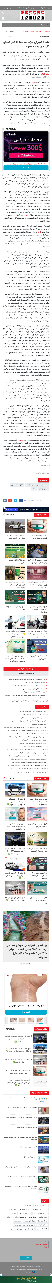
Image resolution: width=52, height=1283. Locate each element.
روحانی (33, 82)
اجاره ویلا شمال (24, 1209)
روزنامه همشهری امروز (44, 8)
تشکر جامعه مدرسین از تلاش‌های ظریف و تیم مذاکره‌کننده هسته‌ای (28, 734)
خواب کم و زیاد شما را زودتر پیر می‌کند (35, 683)
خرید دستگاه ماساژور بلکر (39, 1209)
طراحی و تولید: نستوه (25, 1272)
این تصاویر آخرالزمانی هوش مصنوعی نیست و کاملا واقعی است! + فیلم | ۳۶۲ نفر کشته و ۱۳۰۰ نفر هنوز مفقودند (26, 951)
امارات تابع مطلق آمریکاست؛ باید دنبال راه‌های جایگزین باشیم (28, 701)
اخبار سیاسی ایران (36, 31)
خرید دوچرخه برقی (20, 1217)
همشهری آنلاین (32, 15)
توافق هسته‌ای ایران (17, 485)
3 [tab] (24, 963)
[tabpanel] (26, 936)
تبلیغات (45, 1247)
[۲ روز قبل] (43, 1120)
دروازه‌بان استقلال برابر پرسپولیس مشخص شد (33, 689)
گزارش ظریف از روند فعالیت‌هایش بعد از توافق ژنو (33, 743)
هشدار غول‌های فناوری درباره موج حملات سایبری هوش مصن (27, 25)
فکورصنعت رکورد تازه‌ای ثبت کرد (28, 1147)
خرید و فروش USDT (41, 1205)
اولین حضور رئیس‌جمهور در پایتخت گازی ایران (34, 740)
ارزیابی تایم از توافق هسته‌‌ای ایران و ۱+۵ (35, 746)
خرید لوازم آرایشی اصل (40, 1213)
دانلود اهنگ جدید (42, 1229)
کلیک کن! (26, 1012)
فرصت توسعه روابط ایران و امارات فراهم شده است (32, 711)
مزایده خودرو (12, 1213)
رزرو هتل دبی (29, 1229)
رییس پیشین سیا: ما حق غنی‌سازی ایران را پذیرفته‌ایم (32, 772)
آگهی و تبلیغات (20, 8)
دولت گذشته (45, 74)
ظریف (26, 215)
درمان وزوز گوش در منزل (30, 1157)
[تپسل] (4, 129)
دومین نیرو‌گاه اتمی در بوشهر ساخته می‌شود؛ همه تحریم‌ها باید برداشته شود (26, 737)
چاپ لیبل (9, 1217)
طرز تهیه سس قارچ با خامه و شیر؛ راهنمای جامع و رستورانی (21, 1167)
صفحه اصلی (46, 31)
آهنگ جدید (32, 1217)
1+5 (40, 232)
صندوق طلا (17, 1221)
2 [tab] (26, 963)
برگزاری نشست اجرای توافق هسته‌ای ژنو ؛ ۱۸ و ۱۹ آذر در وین (30, 753)
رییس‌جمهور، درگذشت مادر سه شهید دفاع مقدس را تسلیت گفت (29, 762)
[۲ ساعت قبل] (26, 926)
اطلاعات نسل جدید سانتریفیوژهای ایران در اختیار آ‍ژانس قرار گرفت (28, 769)
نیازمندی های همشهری (31, 8)
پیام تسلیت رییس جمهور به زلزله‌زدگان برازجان (34, 715)
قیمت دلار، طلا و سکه (41, 1244)
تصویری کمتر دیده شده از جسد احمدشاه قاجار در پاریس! (30, 686)
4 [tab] (21, 963)
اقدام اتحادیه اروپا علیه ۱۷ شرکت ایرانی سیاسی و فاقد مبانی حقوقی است (26, 765)
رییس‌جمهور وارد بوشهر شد (39, 724)
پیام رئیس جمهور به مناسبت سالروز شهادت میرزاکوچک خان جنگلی (28, 759)
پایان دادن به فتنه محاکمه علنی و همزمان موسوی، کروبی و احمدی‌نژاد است (26, 756)
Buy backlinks (42, 1221)
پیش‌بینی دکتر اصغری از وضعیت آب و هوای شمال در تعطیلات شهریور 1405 (20, 1138)
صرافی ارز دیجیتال (29, 1221)
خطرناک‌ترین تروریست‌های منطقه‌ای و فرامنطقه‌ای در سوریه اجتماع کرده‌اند (26, 750)
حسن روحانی (43, 489)
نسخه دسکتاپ (26, 1257)
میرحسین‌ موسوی (42, 485)
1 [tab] (29, 963)
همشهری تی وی (11, 8)
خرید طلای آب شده (24, 1213)
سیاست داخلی (25, 31)
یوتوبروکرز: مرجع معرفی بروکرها (23, 1225)
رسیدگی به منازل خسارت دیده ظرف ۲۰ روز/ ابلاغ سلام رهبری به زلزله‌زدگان (26, 731)
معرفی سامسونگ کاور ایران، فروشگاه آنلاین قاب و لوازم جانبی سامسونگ (20, 1188)
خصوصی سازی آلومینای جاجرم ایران (27, 1127)
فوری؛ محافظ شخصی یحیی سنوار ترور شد (34, 692)
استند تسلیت (43, 1217)
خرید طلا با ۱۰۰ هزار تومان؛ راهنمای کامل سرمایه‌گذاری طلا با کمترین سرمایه (21, 1178)
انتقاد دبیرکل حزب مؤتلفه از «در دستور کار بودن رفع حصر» (26, 44)
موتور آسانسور (27, 1205)
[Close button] (51, 1274)
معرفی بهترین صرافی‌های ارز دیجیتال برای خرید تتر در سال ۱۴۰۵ (21, 1099)
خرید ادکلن (12, 1209)
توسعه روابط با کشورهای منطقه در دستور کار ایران (33, 718)
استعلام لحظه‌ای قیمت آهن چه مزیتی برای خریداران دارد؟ (21, 1117)
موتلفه (34, 489)
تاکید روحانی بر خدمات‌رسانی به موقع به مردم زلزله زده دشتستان (29, 721)
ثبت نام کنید (26, 168)
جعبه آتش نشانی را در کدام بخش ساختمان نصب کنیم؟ (22, 1108)
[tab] (26, 669)
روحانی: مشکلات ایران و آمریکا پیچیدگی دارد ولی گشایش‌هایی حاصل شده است (25, 727)
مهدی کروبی (30, 485)
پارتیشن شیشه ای (41, 1225)
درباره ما (45, 1242)
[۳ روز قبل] (43, 1169)
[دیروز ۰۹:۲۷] (43, 1100)
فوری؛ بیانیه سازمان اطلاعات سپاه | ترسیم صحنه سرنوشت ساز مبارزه (27, 679)
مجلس (21, 440)
